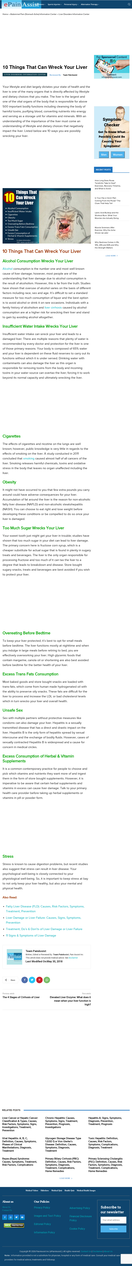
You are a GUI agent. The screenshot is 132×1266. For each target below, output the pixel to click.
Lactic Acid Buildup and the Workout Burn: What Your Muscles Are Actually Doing (107, 215)
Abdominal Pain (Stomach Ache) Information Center (33, 14)
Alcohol (8, 268)
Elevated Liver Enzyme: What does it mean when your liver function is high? (70, 1001)
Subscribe (113, 1229)
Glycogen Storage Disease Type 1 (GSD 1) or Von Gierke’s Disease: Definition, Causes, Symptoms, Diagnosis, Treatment (63, 1144)
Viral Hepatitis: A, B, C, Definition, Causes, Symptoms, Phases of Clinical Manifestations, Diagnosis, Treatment (19, 1144)
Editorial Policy (42, 1224)
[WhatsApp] (47, 980)
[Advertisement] (47, 40)
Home (5, 14)
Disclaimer (97, 1251)
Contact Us (7, 1210)
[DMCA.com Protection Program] (13, 1226)
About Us (6, 1207)
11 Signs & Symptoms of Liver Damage (31, 935)
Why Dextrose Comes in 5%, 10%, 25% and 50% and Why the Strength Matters (107, 245)
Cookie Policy (77, 1228)
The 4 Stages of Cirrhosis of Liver (21, 997)
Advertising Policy (80, 1208)
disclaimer (73, 958)
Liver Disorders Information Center (74, 14)
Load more (111, 256)
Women (118, 154)
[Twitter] (32, 980)
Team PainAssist (70, 75)
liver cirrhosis (53, 307)
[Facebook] (24, 980)
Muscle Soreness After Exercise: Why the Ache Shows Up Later (105, 230)
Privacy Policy (42, 1207)
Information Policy (44, 1232)
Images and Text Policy (47, 1215)
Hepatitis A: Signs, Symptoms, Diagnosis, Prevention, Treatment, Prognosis (105, 1121)
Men (104, 154)
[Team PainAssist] (14, 957)
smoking (28, 458)
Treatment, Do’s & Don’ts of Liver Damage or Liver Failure (44, 929)
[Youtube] (22, 1217)
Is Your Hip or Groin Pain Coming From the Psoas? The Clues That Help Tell (107, 201)
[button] (129, 4)
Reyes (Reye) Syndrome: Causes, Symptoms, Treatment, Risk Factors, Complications (19, 1162)
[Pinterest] (39, 980)
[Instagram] (10, 1217)
